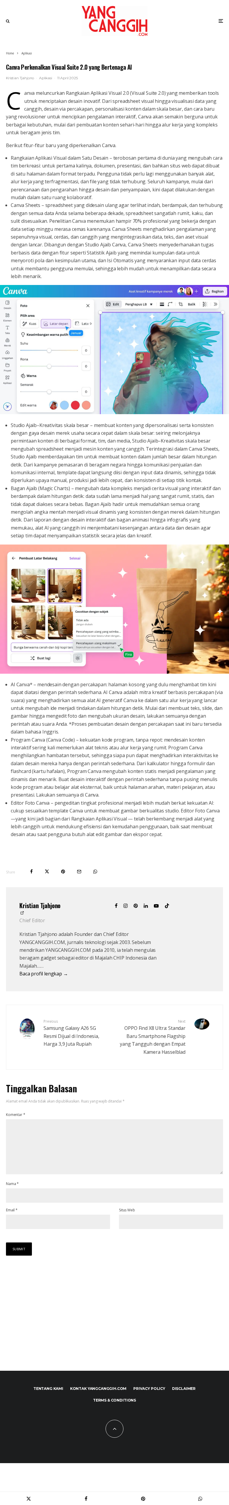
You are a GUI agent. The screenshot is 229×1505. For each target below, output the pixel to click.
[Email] (79, 871)
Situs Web (127, 1210)
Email (12, 1210)
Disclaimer (184, 1388)
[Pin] (63, 871)
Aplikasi (45, 78)
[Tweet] (47, 871)
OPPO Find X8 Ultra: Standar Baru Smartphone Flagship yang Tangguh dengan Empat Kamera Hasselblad (152, 1037)
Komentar (15, 1114)
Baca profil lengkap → (43, 973)
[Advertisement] (50, 1315)
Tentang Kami (48, 1388)
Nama (12, 1183)
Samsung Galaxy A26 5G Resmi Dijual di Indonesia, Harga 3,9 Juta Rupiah (71, 1033)
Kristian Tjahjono (20, 78)
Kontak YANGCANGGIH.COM (98, 1388)
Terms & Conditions (114, 1400)
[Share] (31, 871)
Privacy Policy (149, 1388)
